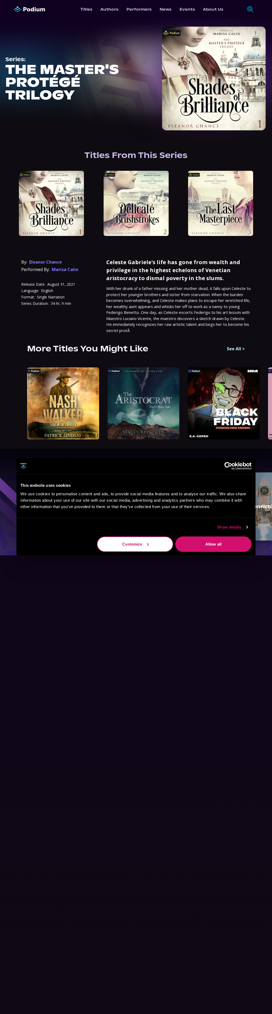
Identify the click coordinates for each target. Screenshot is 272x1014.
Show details (229, 527)
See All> (236, 349)
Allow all (213, 544)
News (166, 9)
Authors (109, 9)
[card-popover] (51, 203)
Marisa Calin (65, 269)
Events (187, 9)
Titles (86, 9)
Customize (132, 544)
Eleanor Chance (45, 262)
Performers (139, 9)
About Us (213, 9)
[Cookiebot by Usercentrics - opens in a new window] (228, 466)
